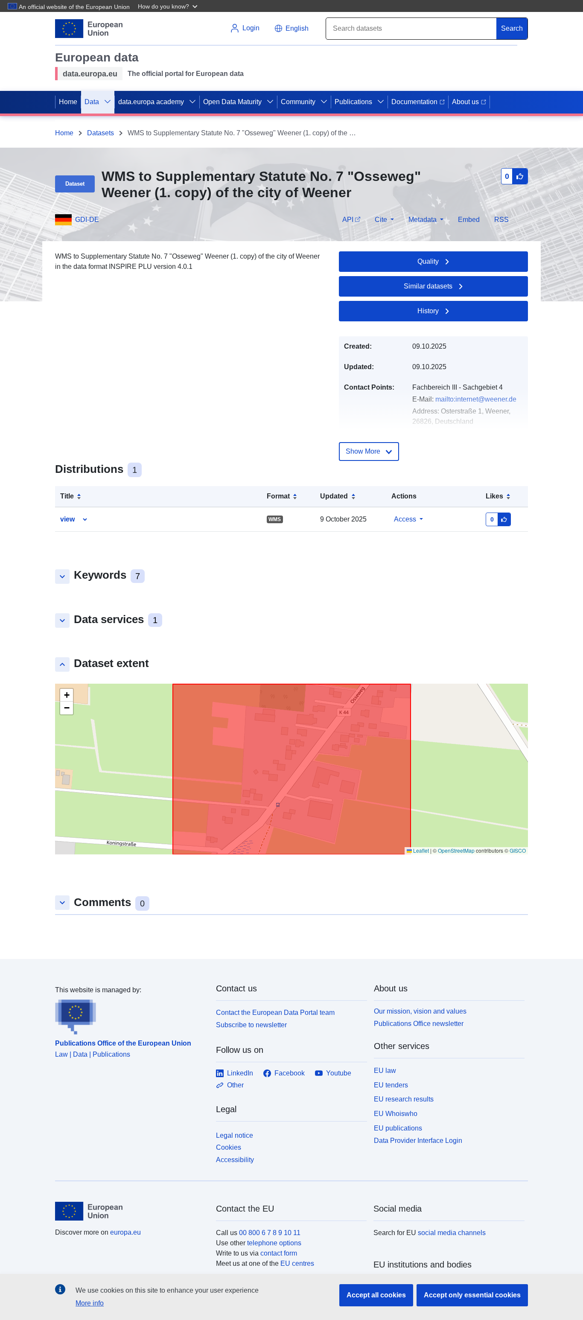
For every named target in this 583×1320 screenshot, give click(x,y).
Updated (334, 496)
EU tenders (391, 1085)
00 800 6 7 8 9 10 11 (269, 1232)
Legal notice (234, 1135)
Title (67, 496)
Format (278, 496)
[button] (169, 6)
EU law (385, 1070)
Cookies (228, 1147)
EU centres (297, 1263)
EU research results (404, 1099)
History (428, 311)
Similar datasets (428, 286)
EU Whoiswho (395, 1113)
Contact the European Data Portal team (275, 1012)
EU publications (398, 1128)
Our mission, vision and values (420, 1011)
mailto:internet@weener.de (475, 399)
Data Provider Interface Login (418, 1140)
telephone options (274, 1243)
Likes (494, 496)
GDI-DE (87, 219)
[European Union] (130, 1211)
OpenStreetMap (456, 850)
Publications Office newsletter (418, 1023)
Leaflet (420, 850)
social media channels (452, 1232)
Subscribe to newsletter (251, 1025)
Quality (428, 261)
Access (405, 519)
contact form (278, 1253)
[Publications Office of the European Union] (130, 1014)
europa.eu (125, 1232)
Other (235, 1085)
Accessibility (235, 1159)
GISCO (518, 850)
